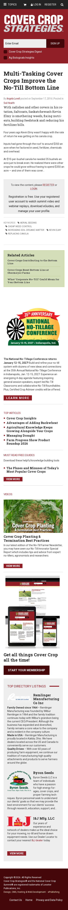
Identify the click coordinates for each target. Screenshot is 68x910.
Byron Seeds (43, 773)
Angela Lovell (13, 98)
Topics (12, 4)
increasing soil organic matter (26, 230)
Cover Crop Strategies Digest (25, 51)
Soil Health (9, 102)
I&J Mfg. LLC (43, 818)
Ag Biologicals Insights (21, 57)
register (48, 184)
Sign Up (55, 43)
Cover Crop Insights (21, 418)
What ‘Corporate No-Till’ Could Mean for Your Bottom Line (33, 281)
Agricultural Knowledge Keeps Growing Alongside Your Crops (30, 429)
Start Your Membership (26, 670)
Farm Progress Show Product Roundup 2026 (28, 441)
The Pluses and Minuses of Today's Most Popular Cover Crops (33, 469)
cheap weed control (20, 226)
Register (50, 4)
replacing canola (18, 233)
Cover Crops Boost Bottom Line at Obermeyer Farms (28, 271)
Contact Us (15, 900)
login (33, 188)
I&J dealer (37, 840)
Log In (37, 4)
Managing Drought (21, 435)
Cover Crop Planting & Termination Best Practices (26, 538)
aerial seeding (28, 222)
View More (13, 479)
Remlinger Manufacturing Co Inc (46, 699)
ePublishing (53, 892)
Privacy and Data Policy (49, 900)
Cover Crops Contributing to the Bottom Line (32, 262)
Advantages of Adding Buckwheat (32, 423)
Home (29, 900)
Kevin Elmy (55, 230)
